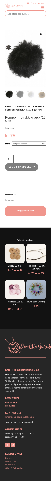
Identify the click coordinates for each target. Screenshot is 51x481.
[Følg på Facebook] (7, 445)
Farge (7, 144)
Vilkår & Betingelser (14, 468)
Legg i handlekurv (21, 167)
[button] (41, 34)
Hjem (8, 106)
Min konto (10, 464)
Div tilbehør (34, 106)
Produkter (10, 405)
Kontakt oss (10, 461)
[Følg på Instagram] (13, 445)
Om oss (8, 458)
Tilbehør (19, 106)
